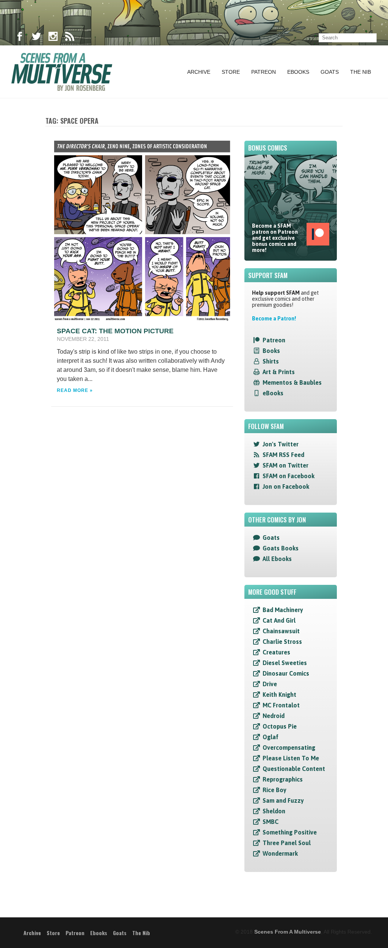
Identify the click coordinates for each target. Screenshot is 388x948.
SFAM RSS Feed (283, 454)
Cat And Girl (279, 620)
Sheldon (274, 811)
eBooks (273, 393)
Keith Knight (279, 694)
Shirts (271, 361)
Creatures (276, 652)
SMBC (270, 821)
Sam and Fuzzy (283, 800)
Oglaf (270, 737)
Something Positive (290, 832)
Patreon (263, 72)
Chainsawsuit (281, 631)
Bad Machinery (283, 609)
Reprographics (283, 779)
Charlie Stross (282, 641)
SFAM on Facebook (288, 475)
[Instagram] (53, 37)
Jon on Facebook (286, 486)
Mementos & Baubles (292, 382)
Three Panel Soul (287, 842)
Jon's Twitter (281, 444)
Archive (198, 72)
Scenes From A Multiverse (287, 932)
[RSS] (69, 37)
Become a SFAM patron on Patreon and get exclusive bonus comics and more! (275, 238)
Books (271, 350)
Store (231, 72)
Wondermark (280, 853)
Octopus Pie (280, 726)
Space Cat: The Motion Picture (115, 331)
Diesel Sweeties (285, 662)
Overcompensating (289, 747)
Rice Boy (274, 789)
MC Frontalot (281, 705)
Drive (270, 684)
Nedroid (274, 715)
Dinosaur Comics (286, 673)
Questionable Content (294, 768)
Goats (330, 72)
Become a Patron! (274, 318)
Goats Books (281, 548)
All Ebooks (277, 558)
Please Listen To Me (291, 758)
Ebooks (298, 72)
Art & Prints (279, 371)
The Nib (360, 72)
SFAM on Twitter (285, 465)
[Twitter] (36, 37)
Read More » (75, 390)
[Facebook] (19, 37)
